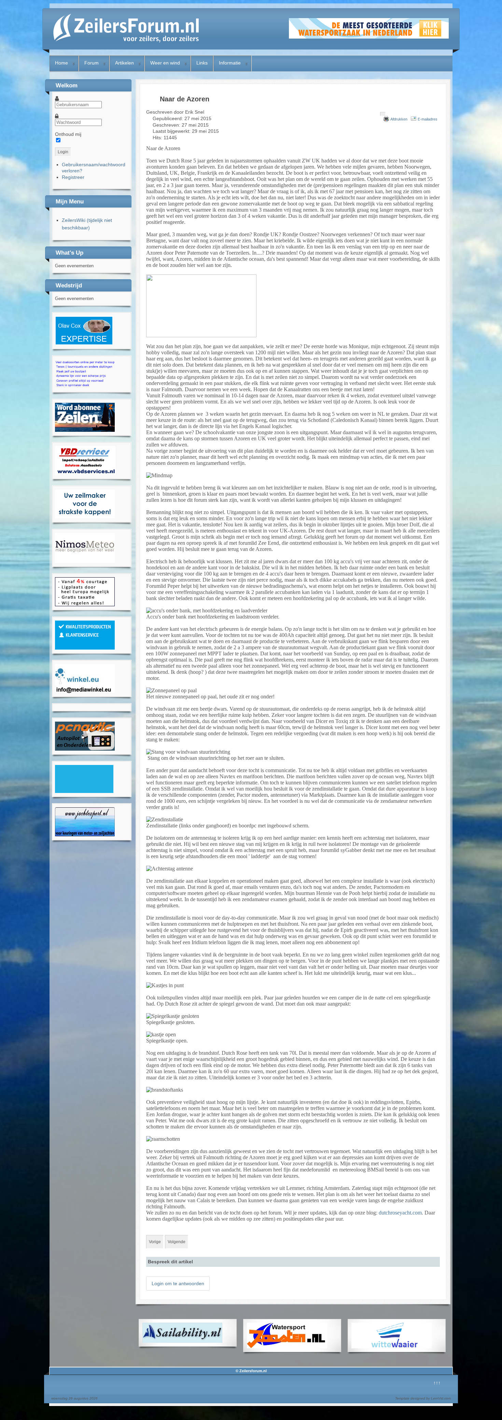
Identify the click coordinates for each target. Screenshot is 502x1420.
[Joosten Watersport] (287, 1346)
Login (63, 152)
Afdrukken (398, 119)
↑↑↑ (437, 1383)
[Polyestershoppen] (85, 648)
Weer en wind (165, 63)
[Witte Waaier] (391, 1346)
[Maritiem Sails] (85, 517)
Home (61, 63)
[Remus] (85, 386)
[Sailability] (182, 1341)
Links (202, 63)
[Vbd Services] (85, 473)
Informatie (230, 63)
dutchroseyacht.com (400, 1213)
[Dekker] (369, 37)
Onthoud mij (68, 134)
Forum (91, 63)
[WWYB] (85, 604)
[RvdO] (84, 343)
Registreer (73, 177)
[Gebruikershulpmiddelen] (383, 114)
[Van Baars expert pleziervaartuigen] (84, 791)
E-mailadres (427, 119)
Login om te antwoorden (178, 1283)
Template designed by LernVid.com (423, 1398)
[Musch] (85, 834)
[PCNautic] (85, 749)
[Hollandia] (85, 430)
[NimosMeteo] (85, 561)
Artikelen (124, 63)
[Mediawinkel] (85, 691)
